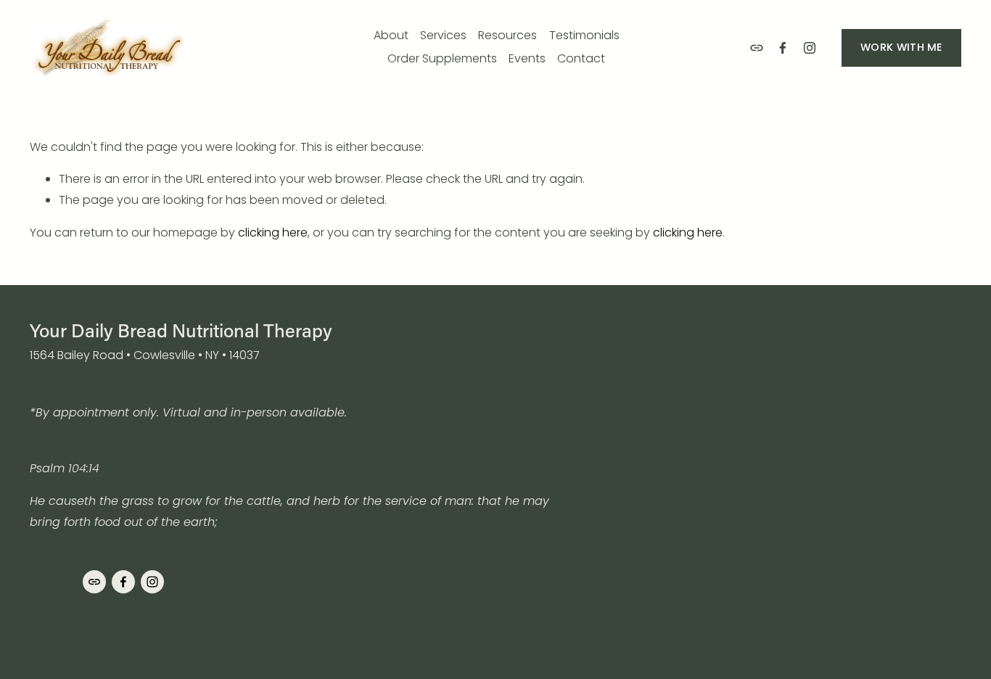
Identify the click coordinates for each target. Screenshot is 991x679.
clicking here (273, 232)
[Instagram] (809, 48)
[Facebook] (783, 48)
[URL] (756, 48)
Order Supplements (442, 58)
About (391, 35)
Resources (507, 35)
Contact (581, 58)
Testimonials (584, 35)
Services (443, 35)
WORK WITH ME (901, 47)
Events (527, 58)
